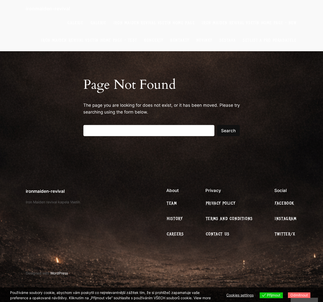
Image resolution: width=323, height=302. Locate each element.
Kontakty (179, 40)
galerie (75, 22)
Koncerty (153, 40)
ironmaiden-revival (48, 9)
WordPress (59, 273)
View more (202, 298)
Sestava (227, 40)
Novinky (204, 40)
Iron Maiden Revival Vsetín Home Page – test (89, 40)
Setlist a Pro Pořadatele (270, 40)
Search (228, 130)
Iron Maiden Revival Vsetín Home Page (154, 22)
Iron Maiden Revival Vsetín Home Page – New (249, 22)
